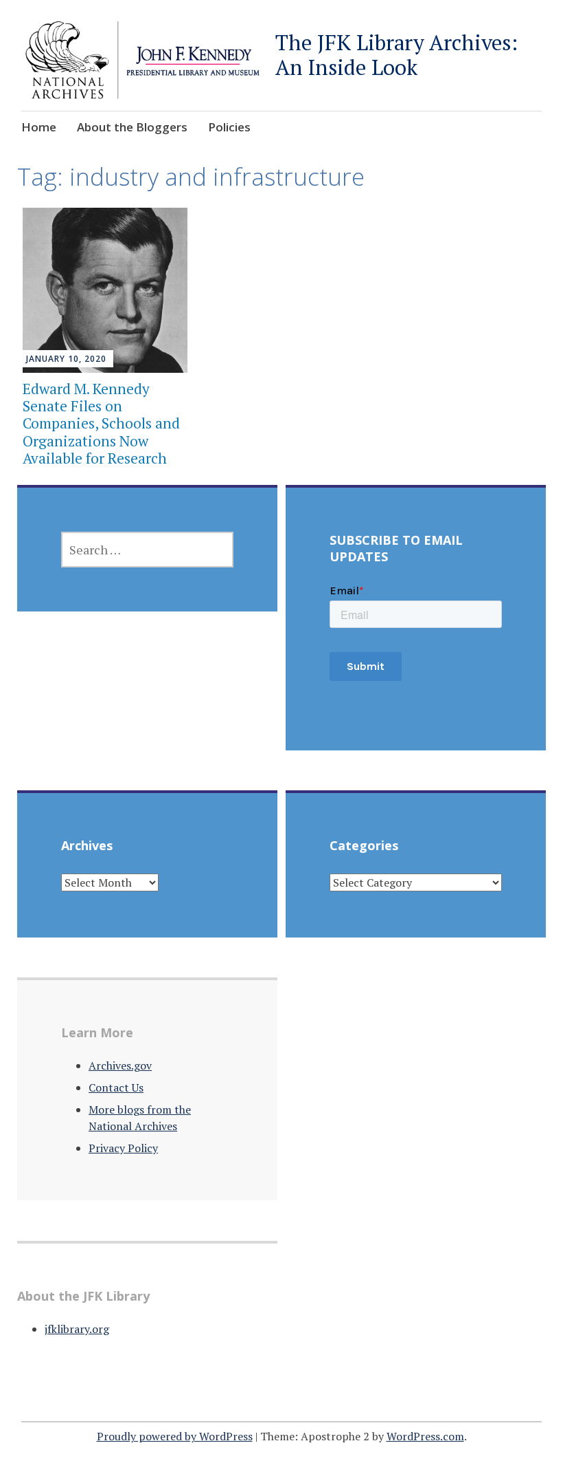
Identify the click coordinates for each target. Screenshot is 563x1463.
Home (38, 127)
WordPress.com (425, 1436)
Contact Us (116, 1087)
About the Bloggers (132, 127)
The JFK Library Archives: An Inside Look (396, 54)
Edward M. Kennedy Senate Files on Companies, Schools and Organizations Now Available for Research (101, 423)
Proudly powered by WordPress (175, 1436)
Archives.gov (120, 1065)
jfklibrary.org (77, 1328)
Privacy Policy (123, 1148)
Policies (229, 127)
